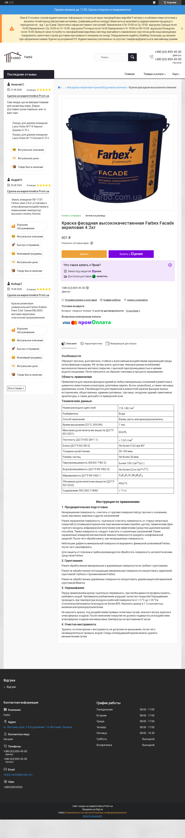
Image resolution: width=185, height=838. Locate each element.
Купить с (125, 254)
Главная (130, 74)
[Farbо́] (13, 57)
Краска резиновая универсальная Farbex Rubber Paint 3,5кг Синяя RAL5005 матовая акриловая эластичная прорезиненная (29, 310)
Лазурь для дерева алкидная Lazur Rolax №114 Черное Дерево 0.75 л (30, 127)
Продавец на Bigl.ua (92, 809)
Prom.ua (108, 806)
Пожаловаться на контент (78, 812)
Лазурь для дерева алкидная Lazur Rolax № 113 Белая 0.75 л (30, 136)
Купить (84, 254)
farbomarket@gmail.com (18, 774)
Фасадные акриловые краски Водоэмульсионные (96, 87)
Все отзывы (15, 388)
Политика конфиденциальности (110, 812)
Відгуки (11, 686)
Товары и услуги (154, 74)
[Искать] (132, 57)
